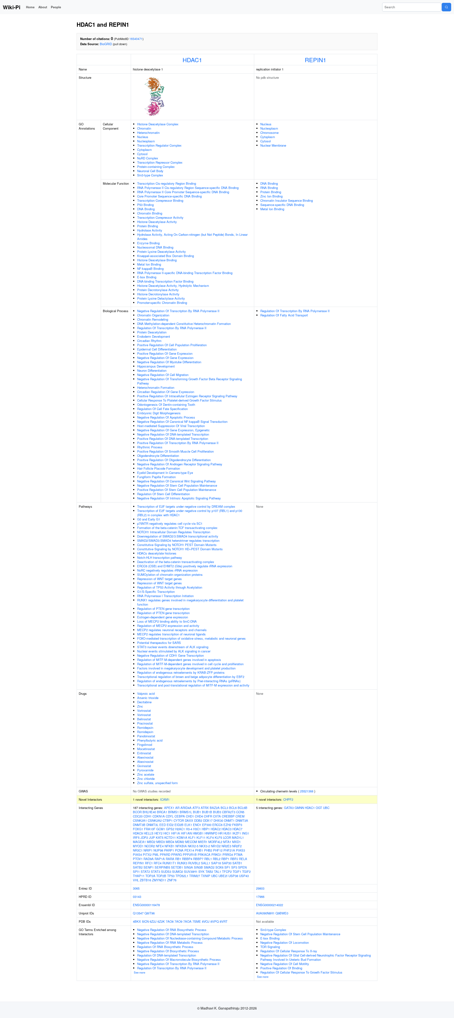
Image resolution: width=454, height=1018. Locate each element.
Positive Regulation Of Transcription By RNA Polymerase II (177, 443)
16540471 (136, 39)
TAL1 (217, 871)
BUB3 (217, 812)
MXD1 (236, 841)
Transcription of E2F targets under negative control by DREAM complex (186, 506)
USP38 (233, 876)
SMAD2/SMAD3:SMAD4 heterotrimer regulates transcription (178, 540)
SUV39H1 (190, 871)
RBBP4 (187, 858)
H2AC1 (180, 829)
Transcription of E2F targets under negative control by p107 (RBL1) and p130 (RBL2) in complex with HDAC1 (189, 512)
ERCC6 (217, 824)
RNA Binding (269, 187)
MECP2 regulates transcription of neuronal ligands (171, 634)
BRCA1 (162, 812)
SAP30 (226, 863)
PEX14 (189, 850)
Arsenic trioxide (147, 697)
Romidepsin (145, 727)
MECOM (191, 841)
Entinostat (144, 753)
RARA (170, 858)
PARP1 (169, 850)
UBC (214, 876)
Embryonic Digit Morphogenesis (159, 413)
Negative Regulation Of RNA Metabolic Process (170, 942)
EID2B (179, 824)
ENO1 (197, 824)
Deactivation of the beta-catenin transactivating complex (175, 561)
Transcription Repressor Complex (160, 162)
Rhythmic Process (149, 447)
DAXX (189, 820)
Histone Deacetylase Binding (157, 260)
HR (220, 833)
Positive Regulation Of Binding (281, 968)
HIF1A (175, 833)
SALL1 (205, 863)
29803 (260, 888)
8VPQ (214, 921)
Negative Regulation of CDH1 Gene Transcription (170, 655)
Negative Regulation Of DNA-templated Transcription (173, 434)
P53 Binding (145, 204)
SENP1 (149, 867)
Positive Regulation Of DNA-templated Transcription (172, 438)
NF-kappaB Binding (150, 268)
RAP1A (160, 858)
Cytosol (142, 154)
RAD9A (149, 858)
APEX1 (169, 807)
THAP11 (138, 876)
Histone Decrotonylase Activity (158, 294)
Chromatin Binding (149, 213)
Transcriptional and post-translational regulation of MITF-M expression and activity (193, 685)
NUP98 (158, 850)
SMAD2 (209, 867)
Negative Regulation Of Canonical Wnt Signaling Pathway (176, 481)
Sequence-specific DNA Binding (282, 204)
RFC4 (158, 863)
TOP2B (161, 876)
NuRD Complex (147, 158)
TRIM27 (194, 876)
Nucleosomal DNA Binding (155, 247)
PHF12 (218, 850)
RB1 (178, 858)
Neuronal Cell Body (150, 171)
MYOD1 (138, 846)
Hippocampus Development (156, 366)
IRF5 (136, 837)
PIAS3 (240, 850)
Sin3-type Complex (150, 175)
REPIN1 (315, 59)
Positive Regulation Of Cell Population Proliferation (172, 345)
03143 (137, 896)
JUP (152, 837)
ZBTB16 (145, 880)
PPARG (176, 854)
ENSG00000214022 (269, 905)
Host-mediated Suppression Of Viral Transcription (171, 426)
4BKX (137, 921)
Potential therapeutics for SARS (159, 642)
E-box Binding (146, 277)
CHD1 (190, 816)
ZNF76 (171, 880)
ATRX (205, 807)
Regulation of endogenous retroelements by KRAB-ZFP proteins (181, 672)
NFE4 (160, 846)
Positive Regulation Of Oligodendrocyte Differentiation (174, 460)
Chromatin (144, 128)
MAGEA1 (139, 841)
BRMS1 (173, 812)
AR (177, 807)
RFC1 (149, 863)
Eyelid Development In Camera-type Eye (165, 472)
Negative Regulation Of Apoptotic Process (166, 417)
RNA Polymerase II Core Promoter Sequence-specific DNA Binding (183, 192)
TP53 (171, 876)
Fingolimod (144, 744)
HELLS (148, 833)
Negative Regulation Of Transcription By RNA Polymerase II (178, 311)
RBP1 (225, 858)
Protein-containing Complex (156, 166)
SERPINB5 (162, 867)
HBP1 (206, 829)
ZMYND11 (159, 880)
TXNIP (205, 876)
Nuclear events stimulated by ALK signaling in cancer (173, 651)
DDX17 (208, 820)
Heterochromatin (148, 132)
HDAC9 (138, 833)
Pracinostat (145, 723)
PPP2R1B (190, 854)
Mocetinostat (146, 749)
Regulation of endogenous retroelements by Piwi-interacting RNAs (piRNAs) (188, 681)
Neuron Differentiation (151, 370)
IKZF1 (236, 833)
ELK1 (188, 824)
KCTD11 (170, 837)
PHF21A (229, 850)
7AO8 (170, 921)
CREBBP (228, 816)
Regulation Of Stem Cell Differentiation (163, 494)
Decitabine (144, 702)
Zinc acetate (145, 774)
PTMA (238, 854)
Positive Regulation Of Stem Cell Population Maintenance (176, 489)
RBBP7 (198, 858)
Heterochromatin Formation (155, 387)
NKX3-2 (204, 846)
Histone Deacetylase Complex (158, 124)
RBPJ (234, 858)
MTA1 (227, 841)
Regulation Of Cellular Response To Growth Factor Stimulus (301, 972)
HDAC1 (192, 59)
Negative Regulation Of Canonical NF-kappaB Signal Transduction (182, 421)
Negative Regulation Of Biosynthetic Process (168, 951)
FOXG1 (138, 829)
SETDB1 (177, 867)
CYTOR (179, 820)
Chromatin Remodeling (152, 319)
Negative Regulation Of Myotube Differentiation (169, 362)
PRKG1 (216, 854)
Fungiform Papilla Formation (156, 477)
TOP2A (150, 876)
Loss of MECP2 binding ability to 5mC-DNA (167, 621)
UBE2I (222, 876)
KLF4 (210, 837)
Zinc (140, 706)
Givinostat (144, 766)
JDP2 (144, 837)
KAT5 (159, 837)
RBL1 (208, 858)
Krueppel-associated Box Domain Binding (165, 255)
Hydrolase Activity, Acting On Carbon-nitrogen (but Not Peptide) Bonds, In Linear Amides (192, 236)
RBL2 (216, 858)
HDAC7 (237, 829)
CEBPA (180, 816)
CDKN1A (159, 816)
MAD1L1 (238, 837)
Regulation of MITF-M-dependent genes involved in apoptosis (179, 659)
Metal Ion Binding (149, 264)
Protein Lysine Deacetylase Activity (161, 251)
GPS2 (170, 829)
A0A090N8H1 (265, 913)
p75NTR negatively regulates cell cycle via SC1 (169, 523)
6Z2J (153, 921)
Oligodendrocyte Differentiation (158, 455)
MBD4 (170, 841)
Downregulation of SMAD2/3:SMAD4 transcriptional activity (177, 536)
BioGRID (106, 44)
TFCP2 (227, 871)
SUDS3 (166, 871)
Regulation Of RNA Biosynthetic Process (165, 946)
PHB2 (208, 850)
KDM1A (182, 837)
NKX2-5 (193, 846)
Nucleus (142, 137)
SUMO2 (177, 871)
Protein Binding (147, 226)
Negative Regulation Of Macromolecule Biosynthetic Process (179, 959)
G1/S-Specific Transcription (156, 591)
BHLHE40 (149, 812)
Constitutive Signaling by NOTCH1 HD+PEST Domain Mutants (180, 549)
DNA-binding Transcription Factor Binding (165, 281)
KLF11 (200, 837)
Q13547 (138, 913)
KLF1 (192, 837)
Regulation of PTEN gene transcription (163, 608)
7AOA (187, 921)
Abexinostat (145, 757)
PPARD (165, 854)
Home (30, 7)
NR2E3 (226, 846)
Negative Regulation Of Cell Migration (162, 374)
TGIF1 (237, 871)
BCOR (137, 812)
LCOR (227, 837)
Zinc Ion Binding (271, 196)
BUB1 (197, 812)
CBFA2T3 (228, 812)
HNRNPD (211, 833)
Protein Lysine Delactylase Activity (161, 298)
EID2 (170, 824)
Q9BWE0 (281, 913)
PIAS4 (137, 854)
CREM (240, 816)
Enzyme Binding (148, 243)
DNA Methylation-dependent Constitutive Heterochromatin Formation (184, 323)
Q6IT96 (149, 913)
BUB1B (207, 812)
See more (139, 972)
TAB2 (209, 871)
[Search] (446, 7)
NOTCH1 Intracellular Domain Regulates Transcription (173, 532)
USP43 (244, 876)
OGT (319, 807)
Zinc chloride (146, 778)
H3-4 (189, 829)
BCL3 (224, 807)
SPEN (242, 867)
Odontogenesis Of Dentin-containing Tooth (166, 404)
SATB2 (138, 867)
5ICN (145, 921)
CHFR (208, 816)
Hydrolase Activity (149, 230)
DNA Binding (146, 209)
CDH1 (148, 816)
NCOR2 (149, 846)
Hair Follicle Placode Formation (158, 468)
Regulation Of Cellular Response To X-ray (288, 951)
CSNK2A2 (155, 820)
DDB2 (198, 820)
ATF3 (196, 807)
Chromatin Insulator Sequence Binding (286, 200)
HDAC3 (226, 829)
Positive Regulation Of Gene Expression (164, 353)
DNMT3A (242, 820)
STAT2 (145, 871)
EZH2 (227, 824)
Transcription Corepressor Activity (160, 217)
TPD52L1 (181, 876)
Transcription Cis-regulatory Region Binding (166, 183)
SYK (201, 871)
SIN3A (188, 867)
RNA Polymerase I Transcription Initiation (165, 596)
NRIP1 (148, 850)
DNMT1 (229, 820)
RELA (243, 858)
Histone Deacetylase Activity (157, 221)
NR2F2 (237, 846)
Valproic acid (146, 693)
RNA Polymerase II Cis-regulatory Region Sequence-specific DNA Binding (188, 187)
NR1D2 (216, 846)
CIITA (217, 816)
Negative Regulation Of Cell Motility (284, 963)
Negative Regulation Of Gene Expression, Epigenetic (173, 430)
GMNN (299, 807)
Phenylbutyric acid (149, 740)
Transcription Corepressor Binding (160, 200)
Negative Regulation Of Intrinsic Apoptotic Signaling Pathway (179, 498)
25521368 (306, 791)
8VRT (223, 921)
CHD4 (199, 816)
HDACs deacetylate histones (156, 553)
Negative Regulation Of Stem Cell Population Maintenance (177, 485)
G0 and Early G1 (148, 519)
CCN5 (240, 812)
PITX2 (147, 854)
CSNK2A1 (140, 820)
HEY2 (158, 833)
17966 (260, 896)
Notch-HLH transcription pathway (159, 557)
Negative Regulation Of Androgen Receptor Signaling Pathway (179, 464)
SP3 (234, 867)
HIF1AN (186, 833)
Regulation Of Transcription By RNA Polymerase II (171, 328)
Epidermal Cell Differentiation (157, 349)
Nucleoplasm (146, 141)
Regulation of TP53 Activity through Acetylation (169, 587)
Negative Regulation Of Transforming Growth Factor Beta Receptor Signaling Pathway (189, 381)
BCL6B (242, 807)
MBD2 (151, 841)
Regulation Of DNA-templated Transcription (166, 955)
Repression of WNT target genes (159, 579)
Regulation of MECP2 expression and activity (168, 625)
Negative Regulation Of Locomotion (284, 942)
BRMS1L (186, 812)
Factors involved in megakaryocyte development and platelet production (186, 668)
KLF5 (218, 837)
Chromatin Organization (153, 315)
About (42, 7)
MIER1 (202, 841)
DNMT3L (152, 824)
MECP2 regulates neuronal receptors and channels (172, 630)
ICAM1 (165, 799)
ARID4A (186, 807)
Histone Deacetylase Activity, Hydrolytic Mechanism (173, 285)
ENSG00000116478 (146, 905)
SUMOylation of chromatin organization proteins (170, 574)
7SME (196, 921)
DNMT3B (139, 824)
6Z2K (161, 921)
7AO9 (178, 921)
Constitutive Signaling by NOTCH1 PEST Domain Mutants (177, 544)
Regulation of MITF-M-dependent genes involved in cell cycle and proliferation (190, 664)
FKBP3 (237, 824)
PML (156, 854)
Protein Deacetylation (151, 332)
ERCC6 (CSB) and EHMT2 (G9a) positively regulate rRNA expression (184, 566)
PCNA (179, 850)
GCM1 (160, 829)
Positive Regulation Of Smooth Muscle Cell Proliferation (175, 451)
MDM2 (179, 841)
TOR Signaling (270, 946)
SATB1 (237, 863)
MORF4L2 (215, 841)
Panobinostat (146, 736)
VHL (136, 880)
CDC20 (138, 816)
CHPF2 (288, 799)
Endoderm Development (153, 336)
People (56, 7)
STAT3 (155, 871)
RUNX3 (182, 863)
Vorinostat (144, 710)
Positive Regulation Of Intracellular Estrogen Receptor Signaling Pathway (187, 396)
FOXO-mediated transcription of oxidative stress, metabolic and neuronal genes (191, 638)
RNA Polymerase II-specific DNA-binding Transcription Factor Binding (184, 273)
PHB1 (199, 850)
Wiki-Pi (11, 7)
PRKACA (204, 854)
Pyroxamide (145, 770)
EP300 (206, 824)
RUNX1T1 (169, 863)
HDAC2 (216, 829)
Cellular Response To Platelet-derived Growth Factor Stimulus (179, 400)
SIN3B (198, 867)
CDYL (170, 816)
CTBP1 (168, 820)
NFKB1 (170, 846)
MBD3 (160, 841)
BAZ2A (215, 807)
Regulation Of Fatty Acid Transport (284, 315)
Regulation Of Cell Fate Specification (162, 408)
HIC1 (166, 833)
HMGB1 (198, 833)
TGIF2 (246, 871)
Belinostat (144, 719)
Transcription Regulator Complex (159, 145)
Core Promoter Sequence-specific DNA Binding (169, 196)
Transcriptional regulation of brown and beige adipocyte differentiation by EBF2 (190, 676)
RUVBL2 (194, 863)
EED (162, 824)
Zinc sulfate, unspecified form (157, 783)
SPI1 (136, 871)
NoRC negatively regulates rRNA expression (167, 570)
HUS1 (227, 833)
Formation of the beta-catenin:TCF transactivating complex (177, 527)
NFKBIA (181, 846)
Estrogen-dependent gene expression (162, 617)
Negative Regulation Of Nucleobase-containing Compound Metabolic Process (190, 938)
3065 (136, 888)
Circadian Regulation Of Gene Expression (165, 391)
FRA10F (149, 829)
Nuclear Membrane (273, 145)
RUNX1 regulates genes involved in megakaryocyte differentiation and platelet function (190, 602)
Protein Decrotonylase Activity (158, 290)
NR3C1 (138, 850)
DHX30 (218, 820)
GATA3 (289, 807)
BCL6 (233, 807)
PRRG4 (228, 854)
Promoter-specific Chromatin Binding (162, 302)
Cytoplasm (144, 149)
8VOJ (206, 921)
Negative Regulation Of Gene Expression (165, 357)
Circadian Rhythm (149, 340)
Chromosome (269, 132)
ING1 (245, 833)
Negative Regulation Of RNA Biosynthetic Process (171, 929)
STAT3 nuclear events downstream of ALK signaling (172, 647)
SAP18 (216, 863)
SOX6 (219, 867)
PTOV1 (138, 858)
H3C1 (197, 829)
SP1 (227, 867)
